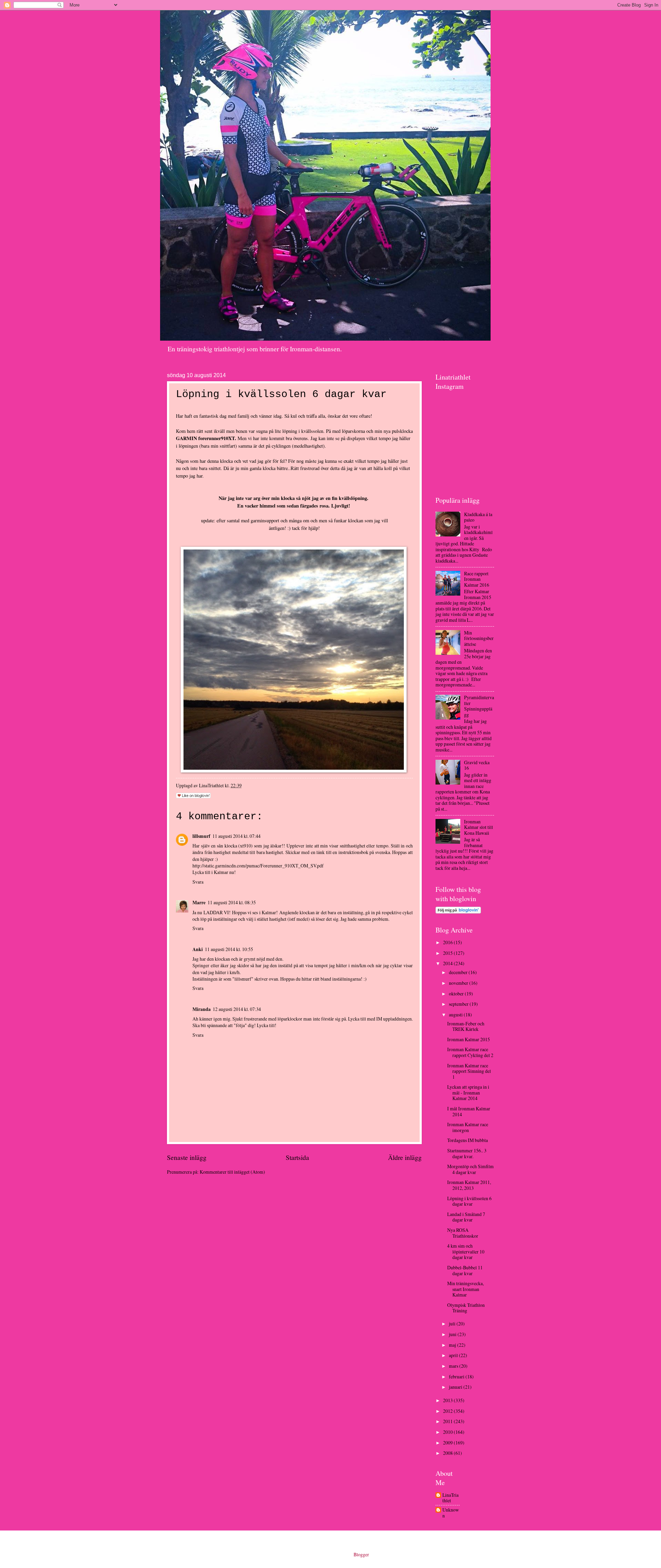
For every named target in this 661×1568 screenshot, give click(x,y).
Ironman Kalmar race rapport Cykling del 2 (470, 1052)
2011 (448, 1421)
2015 (448, 953)
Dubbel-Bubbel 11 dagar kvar (465, 1270)
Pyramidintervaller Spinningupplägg (479, 706)
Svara (197, 881)
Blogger (361, 1554)
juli (453, 1323)
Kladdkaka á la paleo (478, 517)
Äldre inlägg (405, 1157)
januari (456, 1387)
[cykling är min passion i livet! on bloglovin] (458, 911)
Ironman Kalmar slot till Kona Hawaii (478, 827)
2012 (448, 1411)
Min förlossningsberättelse (479, 638)
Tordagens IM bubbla (467, 1140)
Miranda (201, 1009)
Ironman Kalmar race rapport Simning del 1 (469, 1071)
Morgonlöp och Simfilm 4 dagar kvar (470, 1169)
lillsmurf (201, 836)
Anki (197, 949)
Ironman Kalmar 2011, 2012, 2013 (469, 1185)
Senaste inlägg (187, 1157)
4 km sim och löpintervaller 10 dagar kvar (465, 1251)
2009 (448, 1442)
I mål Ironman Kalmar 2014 (468, 1111)
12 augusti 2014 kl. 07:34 (237, 1009)
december (459, 972)
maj (453, 1345)
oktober (457, 993)
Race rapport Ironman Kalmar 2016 (476, 579)
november (459, 983)
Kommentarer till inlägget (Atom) (232, 1172)
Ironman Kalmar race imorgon (467, 1127)
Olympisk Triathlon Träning (466, 1308)
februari (457, 1376)
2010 (448, 1432)
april (454, 1355)
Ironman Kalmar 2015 (468, 1039)
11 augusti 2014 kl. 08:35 (232, 902)
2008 (448, 1453)
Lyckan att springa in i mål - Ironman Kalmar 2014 (468, 1092)
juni (453, 1334)
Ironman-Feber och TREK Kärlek (465, 1026)
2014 (448, 963)
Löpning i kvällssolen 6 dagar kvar (469, 1201)
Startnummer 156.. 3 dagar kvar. (466, 1153)
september (459, 1004)
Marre (199, 902)
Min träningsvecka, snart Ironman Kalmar (465, 1289)
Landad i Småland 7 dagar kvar (466, 1217)
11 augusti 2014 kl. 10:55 (229, 949)
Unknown (450, 1512)
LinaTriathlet (450, 1498)
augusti (456, 1014)
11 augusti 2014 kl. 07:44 (236, 836)
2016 (448, 942)
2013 (448, 1400)
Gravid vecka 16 (477, 765)
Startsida (297, 1157)
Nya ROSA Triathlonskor (462, 1233)
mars (454, 1366)
